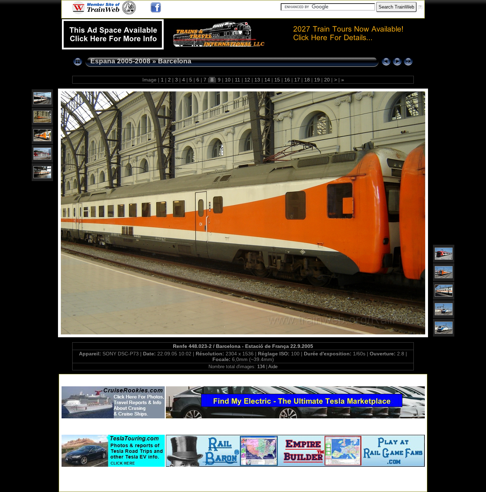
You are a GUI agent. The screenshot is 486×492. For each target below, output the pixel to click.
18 (307, 80)
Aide (273, 366)
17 (297, 80)
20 (327, 80)
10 (227, 80)
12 (247, 80)
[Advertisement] (243, 378)
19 (317, 80)
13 (257, 80)
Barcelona (174, 61)
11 (237, 80)
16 (287, 80)
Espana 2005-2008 (120, 61)
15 (277, 80)
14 (267, 80)
